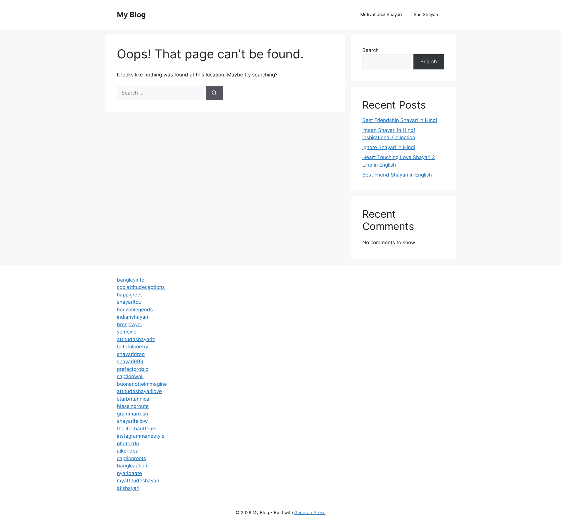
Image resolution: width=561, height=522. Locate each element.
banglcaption (132, 466)
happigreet (129, 295)
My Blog (131, 14)
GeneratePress (309, 512)
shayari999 (130, 361)
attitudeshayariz (136, 339)
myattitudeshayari (138, 480)
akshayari (128, 488)
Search (370, 50)
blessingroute (133, 406)
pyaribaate (129, 473)
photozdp (128, 443)
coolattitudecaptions (141, 287)
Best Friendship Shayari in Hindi (399, 120)
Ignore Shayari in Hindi (388, 147)
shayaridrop (131, 354)
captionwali (130, 376)
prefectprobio (132, 369)
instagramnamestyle (141, 436)
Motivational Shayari (381, 14)
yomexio (126, 332)
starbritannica (133, 399)
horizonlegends (135, 309)
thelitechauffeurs (137, 429)
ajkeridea (127, 451)
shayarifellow (132, 421)
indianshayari (132, 317)
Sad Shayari (426, 14)
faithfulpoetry (132, 347)
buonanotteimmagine (142, 384)
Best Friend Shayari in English (397, 175)
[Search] (214, 93)
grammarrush (132, 414)
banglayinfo (130, 280)
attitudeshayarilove (139, 391)
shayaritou (129, 302)
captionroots (131, 458)
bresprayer (129, 324)
